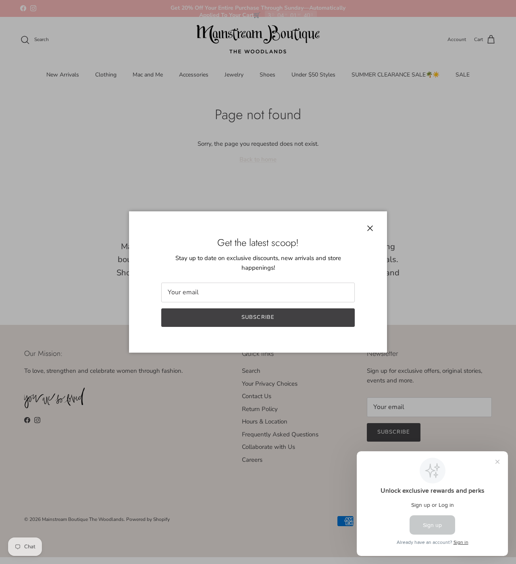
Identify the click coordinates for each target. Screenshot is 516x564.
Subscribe (257, 317)
